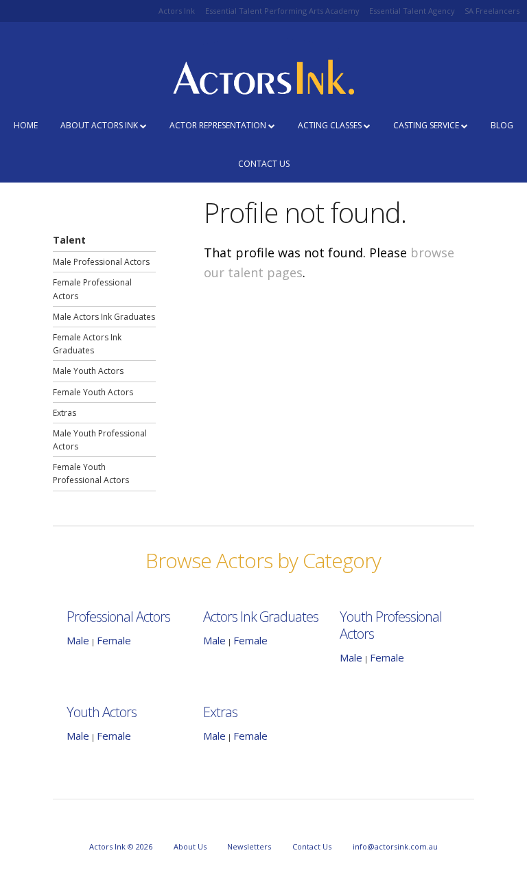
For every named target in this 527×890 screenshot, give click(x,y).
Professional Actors (118, 616)
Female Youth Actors (93, 392)
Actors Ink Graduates (260, 616)
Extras (64, 413)
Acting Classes (331, 125)
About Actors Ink (100, 125)
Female (114, 640)
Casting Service (427, 125)
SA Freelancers (492, 10)
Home (26, 125)
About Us (190, 846)
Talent (69, 239)
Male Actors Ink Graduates (104, 317)
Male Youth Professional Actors (100, 440)
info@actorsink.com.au (395, 846)
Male (78, 640)
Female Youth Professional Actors (91, 473)
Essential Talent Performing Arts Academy (282, 10)
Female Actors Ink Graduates (87, 343)
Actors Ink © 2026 (120, 846)
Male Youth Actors (88, 371)
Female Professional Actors (92, 289)
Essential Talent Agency (412, 10)
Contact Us (264, 163)
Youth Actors (102, 712)
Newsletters (249, 846)
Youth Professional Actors (391, 625)
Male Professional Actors (101, 262)
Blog (502, 125)
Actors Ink (177, 10)
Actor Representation (218, 125)
